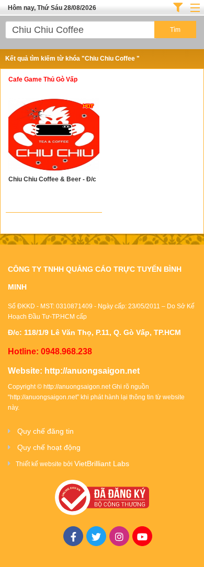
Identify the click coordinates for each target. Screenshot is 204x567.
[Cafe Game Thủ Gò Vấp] (53, 136)
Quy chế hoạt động (49, 447)
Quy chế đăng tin (45, 431)
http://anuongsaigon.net (92, 370)
